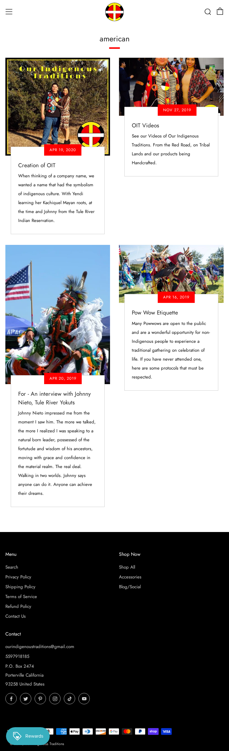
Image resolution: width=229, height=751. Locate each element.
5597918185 (17, 656)
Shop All (127, 567)
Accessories (130, 577)
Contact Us (15, 616)
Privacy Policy (18, 577)
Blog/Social (130, 586)
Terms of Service (21, 596)
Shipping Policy (20, 586)
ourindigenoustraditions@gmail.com (39, 646)
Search (11, 567)
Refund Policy (18, 606)
